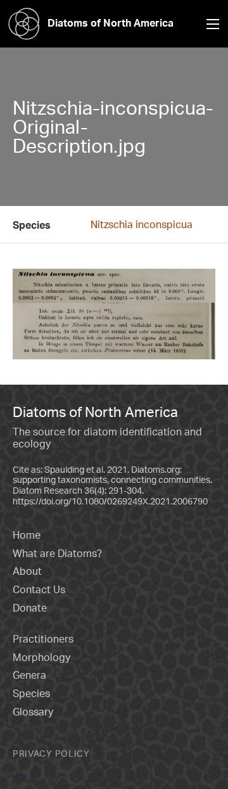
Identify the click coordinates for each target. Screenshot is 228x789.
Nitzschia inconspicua (142, 224)
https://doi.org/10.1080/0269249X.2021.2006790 (110, 501)
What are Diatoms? (57, 553)
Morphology (41, 657)
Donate (30, 607)
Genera (29, 675)
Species (31, 693)
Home (27, 535)
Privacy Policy (51, 753)
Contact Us (39, 589)
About (27, 571)
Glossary (33, 711)
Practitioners (43, 638)
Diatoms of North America (111, 22)
